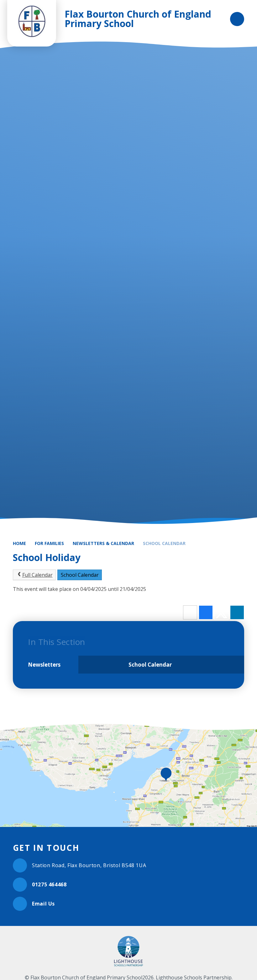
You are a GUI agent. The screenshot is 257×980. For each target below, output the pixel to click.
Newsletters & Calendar (103, 543)
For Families (49, 543)
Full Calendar (37, 574)
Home (19, 543)
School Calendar (164, 543)
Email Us (43, 903)
